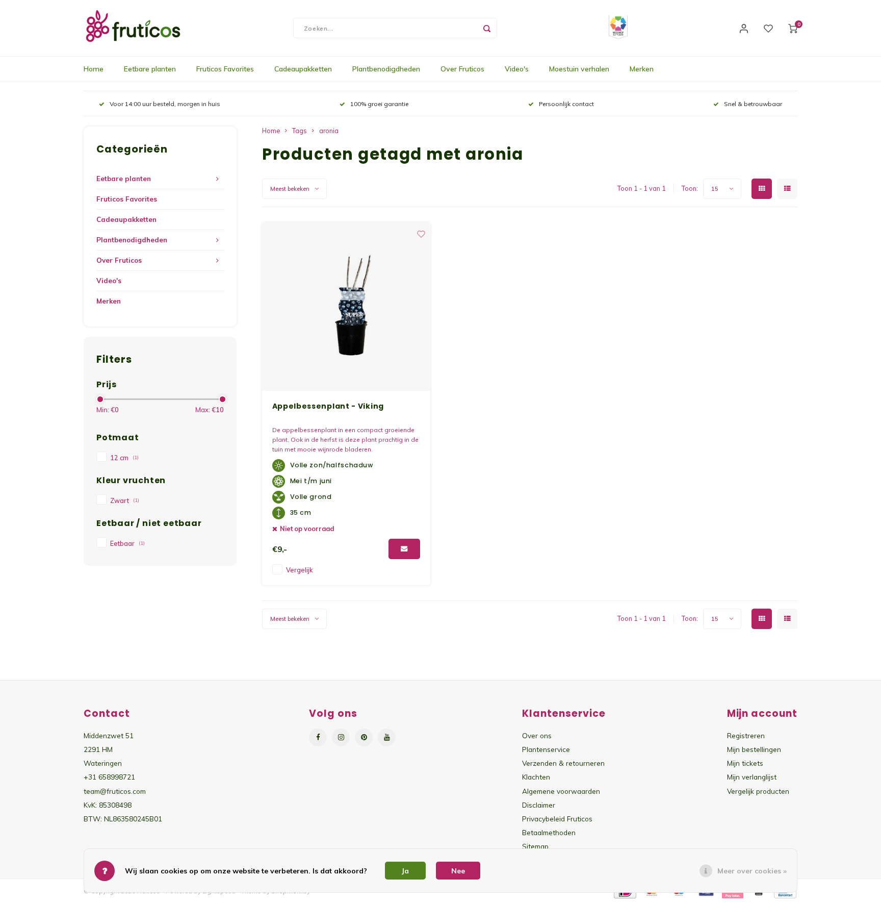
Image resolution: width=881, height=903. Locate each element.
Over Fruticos (462, 68)
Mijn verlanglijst (751, 776)
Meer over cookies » (752, 870)
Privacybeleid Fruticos (557, 818)
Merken (642, 68)
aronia (329, 131)
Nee (458, 870)
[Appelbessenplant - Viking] (346, 306)
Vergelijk (299, 570)
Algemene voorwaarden (561, 791)
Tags (299, 131)
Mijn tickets (745, 763)
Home (93, 68)
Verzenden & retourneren (563, 763)
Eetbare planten (150, 68)
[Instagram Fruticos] (341, 737)
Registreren (746, 735)
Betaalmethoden (549, 832)
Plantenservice (546, 749)
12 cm (124, 458)
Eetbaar (127, 543)
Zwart (124, 500)
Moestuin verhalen (579, 68)
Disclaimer (538, 804)
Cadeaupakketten (303, 68)
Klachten (536, 776)
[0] (792, 28)
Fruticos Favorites (225, 68)
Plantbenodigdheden (386, 68)
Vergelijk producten (758, 791)
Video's (517, 68)
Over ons (537, 735)
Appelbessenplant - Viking (328, 406)
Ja (405, 870)
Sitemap (535, 846)
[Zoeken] (487, 28)
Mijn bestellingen (754, 749)
